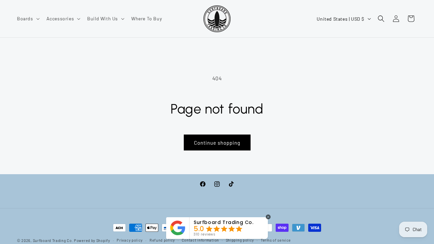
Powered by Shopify (92, 240)
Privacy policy (130, 240)
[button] (27, 19)
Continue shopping (217, 143)
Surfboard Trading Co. (53, 240)
